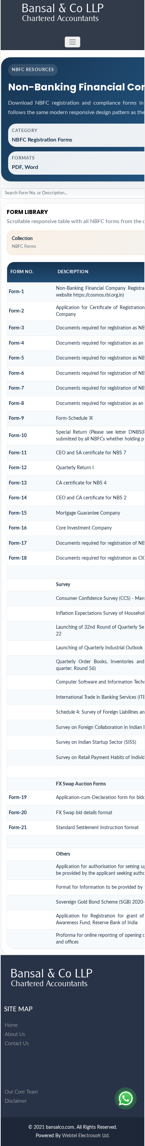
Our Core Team (21, 1092)
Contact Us (17, 1043)
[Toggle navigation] (72, 42)
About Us (15, 1034)
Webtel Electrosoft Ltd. (86, 1135)
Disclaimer (16, 1101)
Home (11, 1025)
